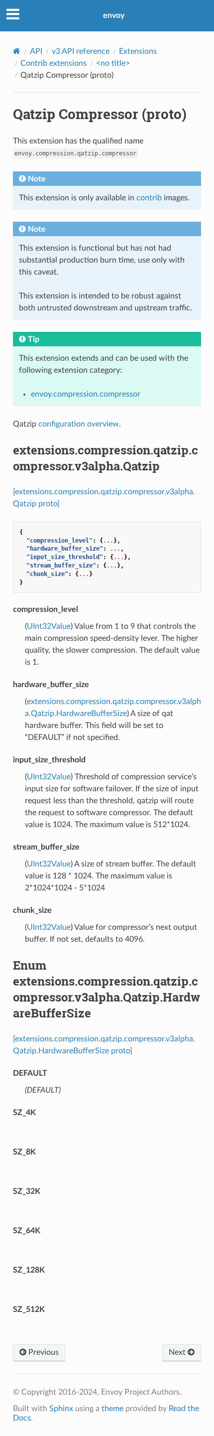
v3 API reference (80, 51)
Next (178, 1352)
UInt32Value (49, 626)
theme (112, 1409)
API (36, 51)
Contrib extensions (53, 63)
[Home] (16, 51)
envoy (113, 15)
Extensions (138, 51)
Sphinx (61, 1409)
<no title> (113, 63)
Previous (42, 1352)
